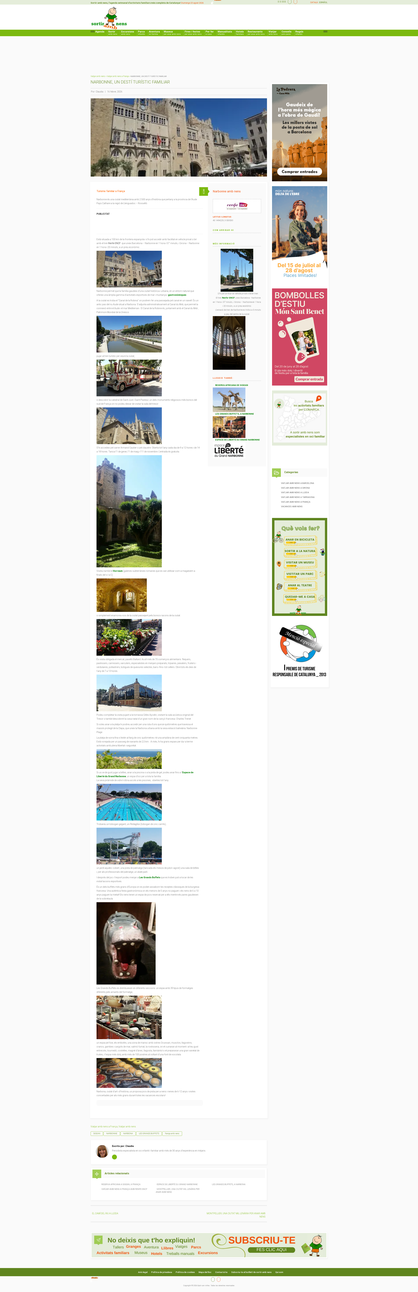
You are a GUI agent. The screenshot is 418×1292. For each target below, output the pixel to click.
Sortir (112, 32)
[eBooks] (294, 1)
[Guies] (288, 1)
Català (314, 2)
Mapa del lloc (205, 1272)
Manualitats (225, 32)
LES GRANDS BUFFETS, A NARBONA (228, 1184)
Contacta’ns (221, 1272)
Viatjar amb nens (98, 76)
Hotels (240, 32)
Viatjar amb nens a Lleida (295, 492)
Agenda (99, 31)
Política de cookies (185, 1272)
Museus (172, 32)
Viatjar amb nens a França (118, 76)
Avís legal (142, 1272)
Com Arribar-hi (223, 230)
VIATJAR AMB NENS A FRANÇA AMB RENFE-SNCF (124, 1189)
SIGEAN (96, 1133)
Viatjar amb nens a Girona (295, 488)
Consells (286, 32)
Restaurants (256, 32)
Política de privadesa (161, 1272)
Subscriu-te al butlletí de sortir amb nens (251, 1272)
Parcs (141, 32)
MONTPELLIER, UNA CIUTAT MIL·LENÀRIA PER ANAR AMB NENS (178, 1190)
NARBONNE (111, 1133)
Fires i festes (193, 32)
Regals (299, 32)
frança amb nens (172, 1133)
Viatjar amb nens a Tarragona (297, 497)
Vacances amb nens (292, 506)
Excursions (127, 32)
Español (323, 2)
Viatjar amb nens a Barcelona (297, 483)
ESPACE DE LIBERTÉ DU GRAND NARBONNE (177, 1184)
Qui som (279, 1272)
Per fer (210, 32)
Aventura (154, 32)
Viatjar (273, 32)
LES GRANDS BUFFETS (149, 1133)
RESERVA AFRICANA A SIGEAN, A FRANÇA (120, 1184)
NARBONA (128, 1133)
